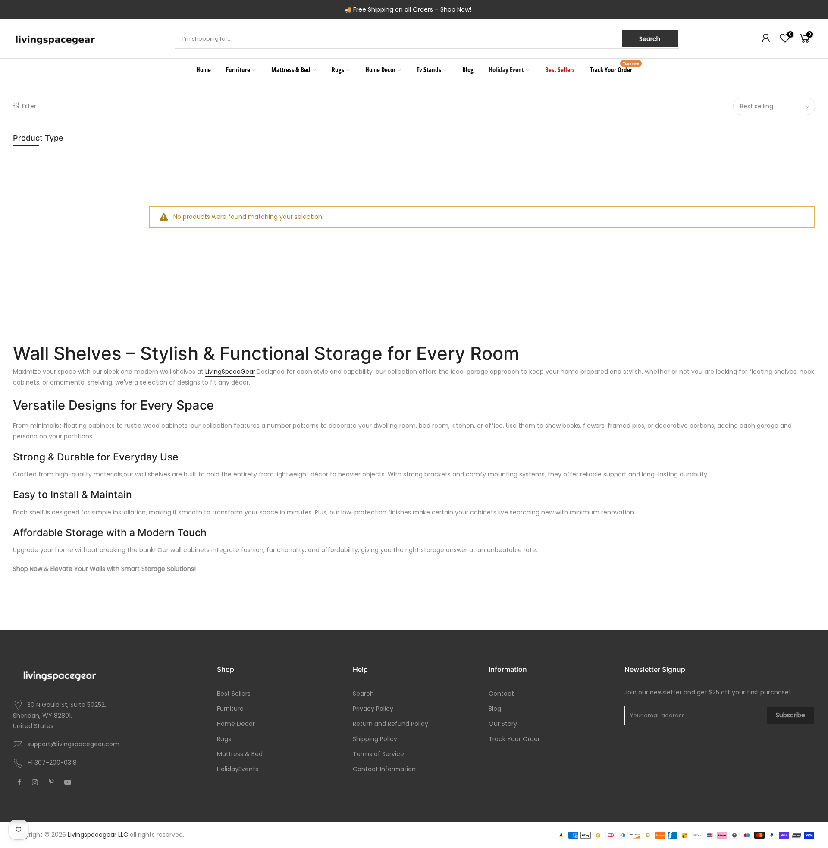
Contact (501, 693)
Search (649, 39)
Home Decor (380, 69)
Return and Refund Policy (390, 723)
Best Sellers (560, 69)
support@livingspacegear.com (73, 744)
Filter (29, 106)
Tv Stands (429, 69)
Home (203, 69)
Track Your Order (614, 67)
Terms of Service (378, 754)
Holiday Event (506, 69)
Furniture (238, 69)
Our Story (503, 723)
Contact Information (384, 769)
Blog (468, 69)
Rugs (338, 69)
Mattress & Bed (290, 69)
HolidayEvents (237, 769)
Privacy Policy (373, 708)
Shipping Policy (375, 739)
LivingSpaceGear (230, 371)
